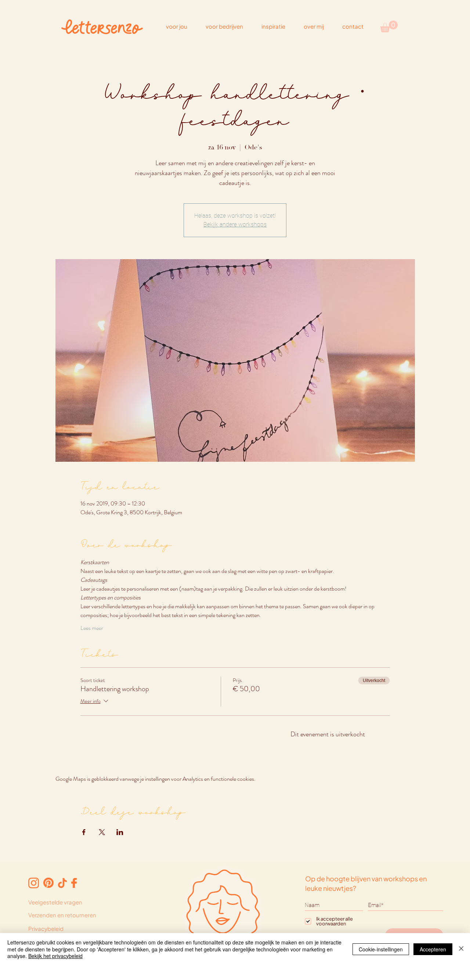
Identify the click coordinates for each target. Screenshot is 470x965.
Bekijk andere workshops (235, 224)
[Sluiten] (461, 949)
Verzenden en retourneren (62, 914)
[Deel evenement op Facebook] (83, 832)
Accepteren (433, 949)
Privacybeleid (46, 928)
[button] (389, 26)
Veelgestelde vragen (55, 902)
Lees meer (91, 628)
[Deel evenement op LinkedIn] (119, 832)
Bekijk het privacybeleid (55, 955)
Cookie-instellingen (381, 949)
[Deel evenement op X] (101, 832)
